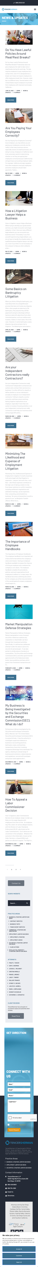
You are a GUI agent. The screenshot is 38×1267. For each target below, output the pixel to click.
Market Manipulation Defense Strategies (18, 626)
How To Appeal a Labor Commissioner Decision (16, 804)
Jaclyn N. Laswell (15, 986)
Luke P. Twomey (14, 977)
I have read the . (18, 1125)
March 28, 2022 (9, 416)
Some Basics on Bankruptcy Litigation (15, 292)
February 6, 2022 (10, 668)
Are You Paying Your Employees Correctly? (18, 131)
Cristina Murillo (14, 971)
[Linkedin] (13, 1232)
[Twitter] (17, 1232)
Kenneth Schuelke (15, 992)
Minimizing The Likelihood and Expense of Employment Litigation (15, 461)
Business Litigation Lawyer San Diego (19, 917)
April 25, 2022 (9, 329)
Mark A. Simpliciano (15, 989)
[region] (19, 1249)
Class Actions (14, 947)
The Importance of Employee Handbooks (17, 545)
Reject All (19, 1262)
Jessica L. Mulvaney (15, 968)
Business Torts (15, 924)
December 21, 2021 (10, 762)
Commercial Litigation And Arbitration (17, 930)
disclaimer (23, 1125)
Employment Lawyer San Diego (19, 934)
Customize (19, 1255)
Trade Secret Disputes (17, 927)
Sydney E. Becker (14, 983)
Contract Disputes (16, 921)
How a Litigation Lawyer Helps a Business (16, 214)
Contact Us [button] (16, 883)
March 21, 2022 (9, 504)
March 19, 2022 (9, 587)
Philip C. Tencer (14, 963)
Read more (11, 100)
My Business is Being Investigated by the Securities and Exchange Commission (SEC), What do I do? (17, 714)
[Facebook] (21, 1232)
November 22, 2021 (11, 844)
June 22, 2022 (9, 90)
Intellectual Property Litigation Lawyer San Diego (18, 950)
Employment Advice (16, 940)
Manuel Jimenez (14, 974)
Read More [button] (16, 1016)
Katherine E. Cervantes (16, 995)
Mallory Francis (14, 980)
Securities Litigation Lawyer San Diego (18, 943)
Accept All (19, 1249)
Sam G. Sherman (14, 965)
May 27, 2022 (8, 173)
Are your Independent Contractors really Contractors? (17, 372)
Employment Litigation (17, 937)
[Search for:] (19, 903)
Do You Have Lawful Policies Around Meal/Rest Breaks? (18, 53)
